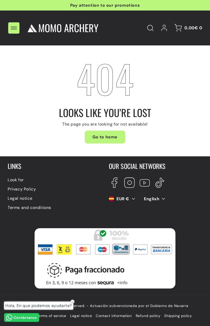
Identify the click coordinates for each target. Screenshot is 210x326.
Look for (16, 180)
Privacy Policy (22, 189)
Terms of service (51, 315)
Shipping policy (178, 315)
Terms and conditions (29, 207)
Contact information (114, 315)
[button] (13, 28)
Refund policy (148, 315)
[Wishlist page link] (133, 28)
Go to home (105, 137)
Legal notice (20, 198)
